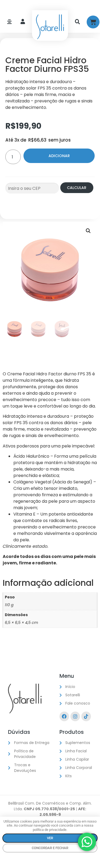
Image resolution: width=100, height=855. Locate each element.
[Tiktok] (86, 716)
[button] (88, 231)
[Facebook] (64, 716)
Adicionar (59, 155)
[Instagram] (75, 716)
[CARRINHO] (93, 22)
